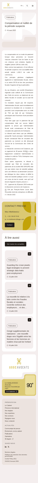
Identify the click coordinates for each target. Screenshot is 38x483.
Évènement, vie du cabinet (13, 431)
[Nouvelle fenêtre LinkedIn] (5, 447)
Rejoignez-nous (10, 418)
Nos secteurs (9, 416)
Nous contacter (10, 421)
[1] (27, 151)
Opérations (8, 436)
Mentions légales (10, 452)
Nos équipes (9, 410)
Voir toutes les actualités (15, 244)
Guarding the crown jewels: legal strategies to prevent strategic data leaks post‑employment (18, 269)
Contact (9, 225)
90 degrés (8, 439)
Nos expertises (10, 413)
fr (21, 5)
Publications (9, 434)
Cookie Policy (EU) (10, 458)
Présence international (12, 408)
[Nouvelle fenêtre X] (8, 447)
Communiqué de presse (12, 428)
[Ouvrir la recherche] (27, 6)
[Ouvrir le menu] (33, 6)
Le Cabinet (8, 405)
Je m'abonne (10, 392)
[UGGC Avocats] (8, 5)
